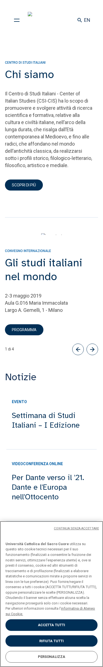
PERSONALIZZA (51, 657)
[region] (51, 594)
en (87, 20)
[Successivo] (92, 349)
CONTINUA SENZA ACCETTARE (76, 528)
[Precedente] (78, 349)
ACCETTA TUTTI (51, 625)
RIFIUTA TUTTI (51, 641)
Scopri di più (24, 185)
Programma (24, 330)
